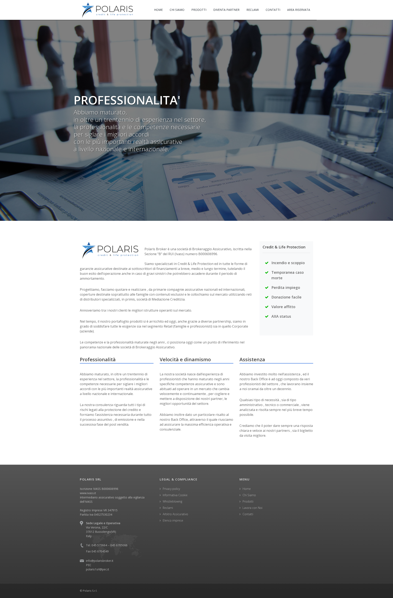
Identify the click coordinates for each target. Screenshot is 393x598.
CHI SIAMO (177, 10)
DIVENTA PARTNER (226, 10)
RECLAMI (252, 10)
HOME (158, 10)
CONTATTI (273, 10)
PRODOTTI (198, 10)
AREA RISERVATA (298, 10)
